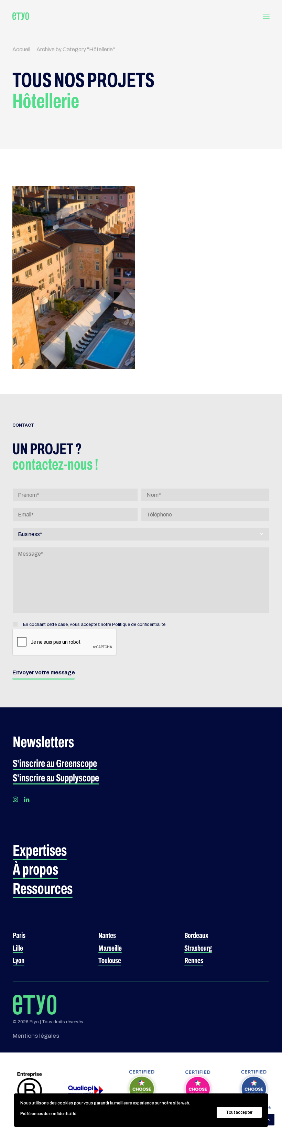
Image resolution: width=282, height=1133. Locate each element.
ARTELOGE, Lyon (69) (62, 254)
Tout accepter (239, 1112)
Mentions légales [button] (36, 1036)
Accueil (21, 49)
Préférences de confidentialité (48, 1113)
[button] (266, 16)
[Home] (34, 1005)
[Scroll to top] (268, 1119)
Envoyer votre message (43, 672)
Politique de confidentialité (138, 624)
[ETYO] (20, 16)
